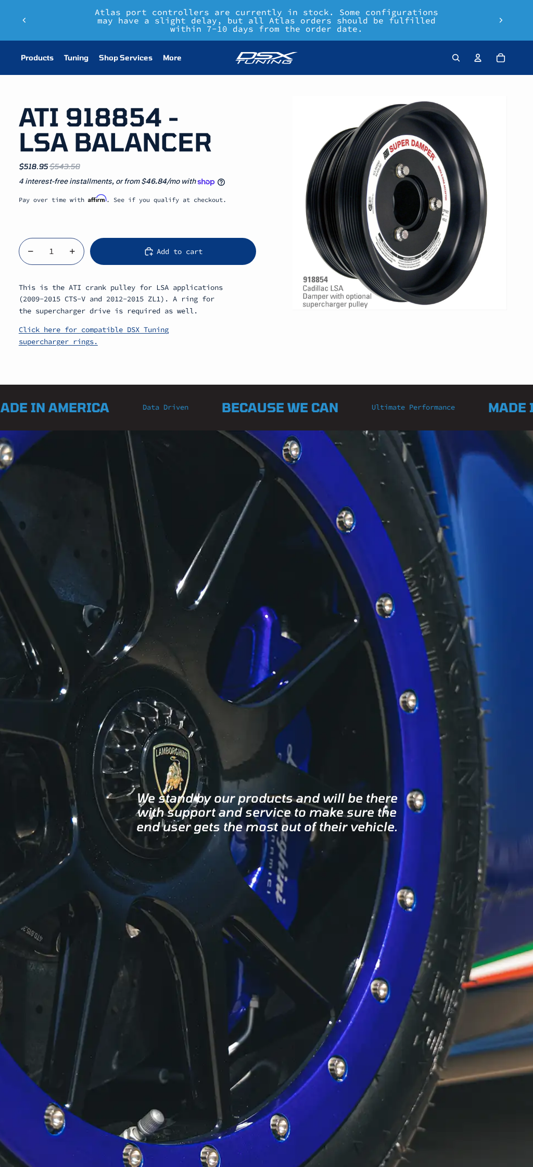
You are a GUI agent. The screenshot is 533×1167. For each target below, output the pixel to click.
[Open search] (456, 57)
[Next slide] (500, 20)
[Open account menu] (477, 57)
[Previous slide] (24, 20)
